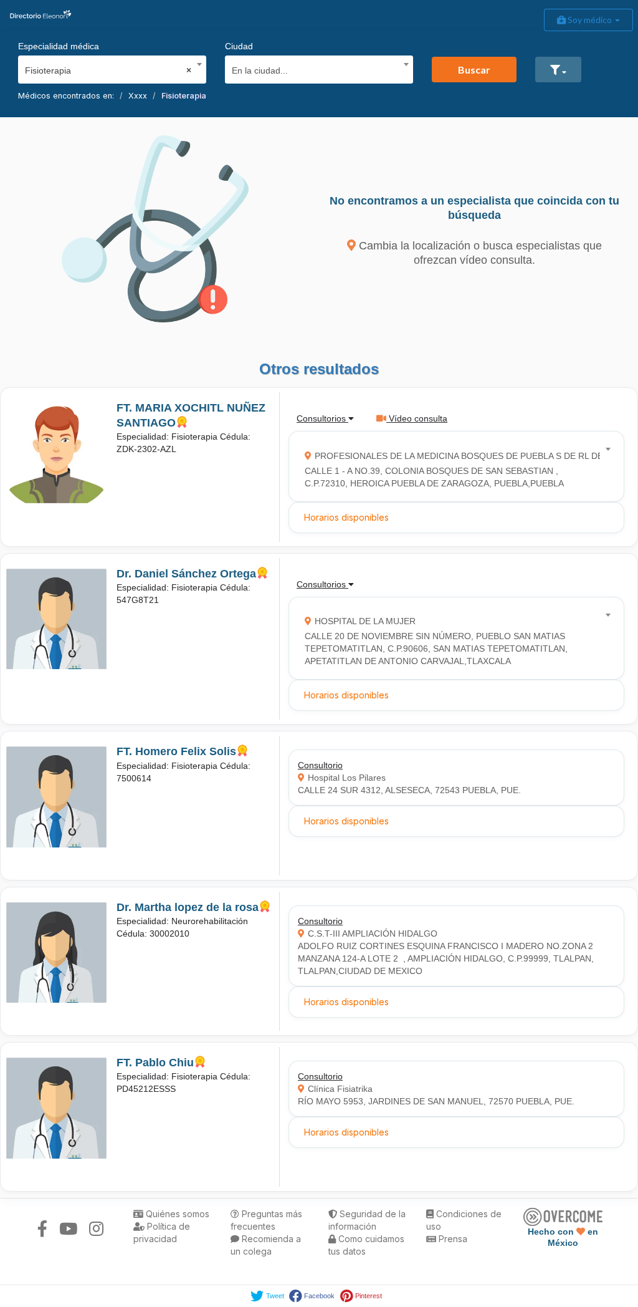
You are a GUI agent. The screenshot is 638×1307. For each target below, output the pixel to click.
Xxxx (137, 95)
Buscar (474, 69)
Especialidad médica (58, 46)
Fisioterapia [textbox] (108, 70)
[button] (558, 69)
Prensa (451, 1238)
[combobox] (108, 67)
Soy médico (590, 19)
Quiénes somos (176, 1213)
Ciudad (239, 46)
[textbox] (315, 69)
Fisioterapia (183, 95)
